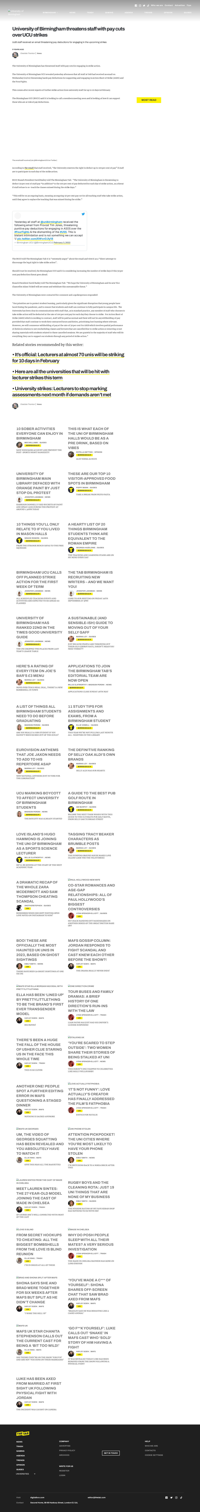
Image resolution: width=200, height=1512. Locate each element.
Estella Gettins (84, 452)
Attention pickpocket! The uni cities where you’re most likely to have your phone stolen (91, 1144)
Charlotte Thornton (27, 53)
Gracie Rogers (31, 538)
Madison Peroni (96, 685)
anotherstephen (33, 906)
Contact (169, 5)
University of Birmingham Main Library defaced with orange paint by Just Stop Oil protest (38, 483)
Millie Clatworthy (77, 685)
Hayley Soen (82, 964)
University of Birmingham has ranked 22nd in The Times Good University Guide (39, 627)
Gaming (109, 13)
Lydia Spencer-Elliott (87, 913)
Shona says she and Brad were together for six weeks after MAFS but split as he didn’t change (37, 1292)
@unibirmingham (51, 221)
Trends (148, 13)
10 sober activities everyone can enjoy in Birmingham (39, 433)
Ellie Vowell (82, 725)
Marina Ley (81, 637)
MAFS (93, 964)
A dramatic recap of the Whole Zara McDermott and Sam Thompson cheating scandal (37, 891)
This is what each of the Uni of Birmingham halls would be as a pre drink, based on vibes (90, 438)
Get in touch (111, 1453)
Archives (64, 1455)
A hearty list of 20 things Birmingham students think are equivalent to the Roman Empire (88, 533)
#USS (63, 232)
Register (64, 1471)
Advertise (180, 5)
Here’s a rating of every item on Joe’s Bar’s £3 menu (36, 671)
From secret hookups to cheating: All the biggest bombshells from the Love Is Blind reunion (39, 1244)
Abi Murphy (81, 807)
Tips (189, 5)
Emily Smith (30, 964)
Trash (90, 13)
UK (27, 908)
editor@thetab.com (96, 1498)
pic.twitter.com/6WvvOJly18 (35, 238)
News (72, 13)
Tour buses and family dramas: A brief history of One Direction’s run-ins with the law (90, 1001)
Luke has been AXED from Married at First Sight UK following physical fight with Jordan (38, 1388)
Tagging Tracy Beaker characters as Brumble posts (91, 839)
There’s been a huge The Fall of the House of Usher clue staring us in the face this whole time (39, 1049)
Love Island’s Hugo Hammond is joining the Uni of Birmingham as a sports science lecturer (39, 843)
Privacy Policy (67, 1451)
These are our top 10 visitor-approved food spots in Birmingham (92, 478)
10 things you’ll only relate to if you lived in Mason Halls (38, 529)
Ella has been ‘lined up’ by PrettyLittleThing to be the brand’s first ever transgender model (40, 1004)
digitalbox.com (37, 1498)
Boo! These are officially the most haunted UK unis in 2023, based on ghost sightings (37, 950)
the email (29, 168)
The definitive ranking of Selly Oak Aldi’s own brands (91, 754)
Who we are (157, 5)
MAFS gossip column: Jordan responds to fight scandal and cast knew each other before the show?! (91, 950)
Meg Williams (31, 443)
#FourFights (22, 232)
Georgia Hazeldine (85, 548)
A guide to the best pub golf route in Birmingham (92, 798)
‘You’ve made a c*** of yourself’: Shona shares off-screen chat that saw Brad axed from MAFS (89, 1289)
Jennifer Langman (33, 497)
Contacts (150, 1451)
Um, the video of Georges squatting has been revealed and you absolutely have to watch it (40, 1144)
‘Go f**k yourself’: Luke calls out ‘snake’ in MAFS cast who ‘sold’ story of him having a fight (92, 1337)
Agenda (129, 13)
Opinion (168, 13)
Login (62, 1475)
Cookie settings (154, 1455)
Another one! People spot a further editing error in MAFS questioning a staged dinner (39, 1095)
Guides (188, 13)
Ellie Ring (29, 1158)
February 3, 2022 (62, 242)
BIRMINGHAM (32, 445)
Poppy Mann (82, 488)
